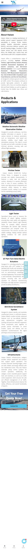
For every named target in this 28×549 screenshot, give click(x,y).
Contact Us (14, 406)
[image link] (14, 2)
